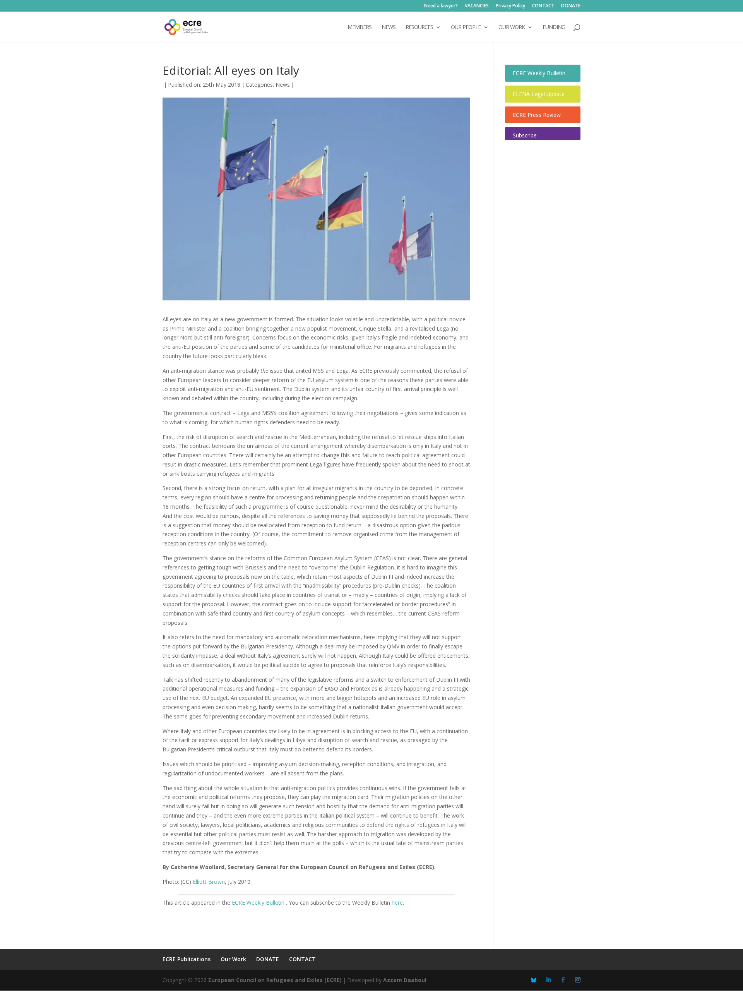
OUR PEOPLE (466, 27)
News (283, 84)
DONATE (570, 6)
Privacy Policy (510, 6)
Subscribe (525, 135)
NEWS (388, 27)
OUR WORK (511, 27)
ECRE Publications (187, 959)
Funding (554, 27)
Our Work (233, 959)
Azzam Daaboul (404, 980)
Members (360, 27)
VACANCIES (477, 6)
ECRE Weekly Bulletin (259, 902)
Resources (419, 27)
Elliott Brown (209, 881)
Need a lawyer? (441, 6)
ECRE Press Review (537, 114)
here (397, 902)
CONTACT (543, 6)
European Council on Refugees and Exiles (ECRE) (275, 980)
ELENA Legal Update (539, 94)
